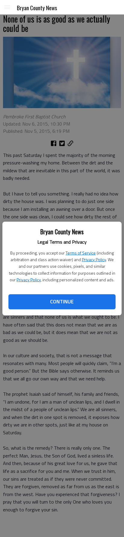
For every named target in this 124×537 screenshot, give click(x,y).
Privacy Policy (94, 259)
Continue (61, 301)
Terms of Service (81, 253)
